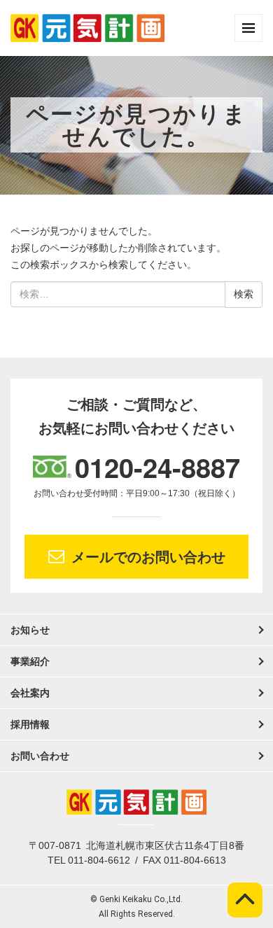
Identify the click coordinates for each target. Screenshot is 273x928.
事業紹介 (30, 661)
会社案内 (30, 692)
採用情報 (30, 724)
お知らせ (30, 629)
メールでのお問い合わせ (148, 557)
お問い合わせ (39, 755)
